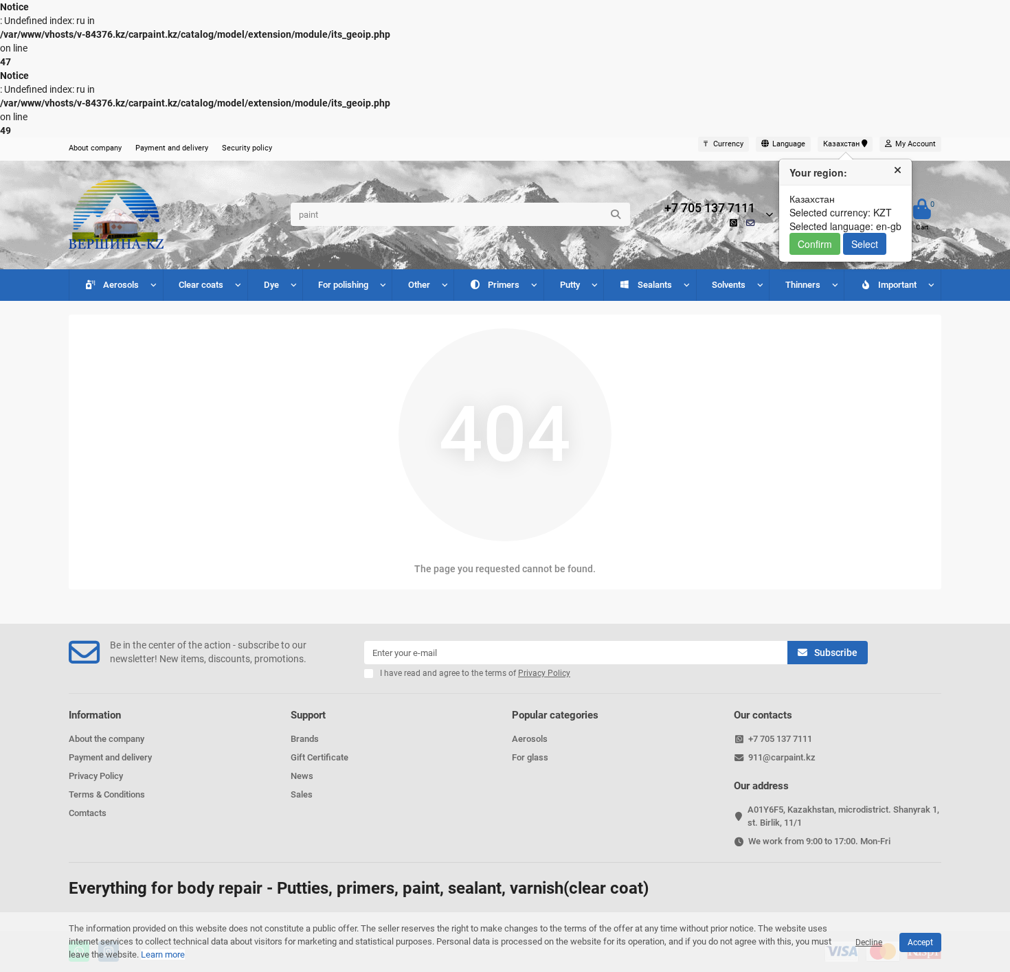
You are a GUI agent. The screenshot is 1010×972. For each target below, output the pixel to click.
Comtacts (87, 813)
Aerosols (121, 285)
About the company (106, 739)
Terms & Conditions (107, 794)
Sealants (655, 285)
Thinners (802, 285)
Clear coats (201, 285)
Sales (302, 794)
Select (864, 244)
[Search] (615, 214)
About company (95, 148)
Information (95, 715)
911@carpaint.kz (782, 757)
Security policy (247, 148)
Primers (503, 285)
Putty (570, 285)
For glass (530, 757)
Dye (271, 285)
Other (419, 285)
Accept (920, 942)
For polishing (343, 285)
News (302, 776)
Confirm (815, 244)
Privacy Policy (96, 776)
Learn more (163, 954)
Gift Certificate (319, 757)
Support (308, 715)
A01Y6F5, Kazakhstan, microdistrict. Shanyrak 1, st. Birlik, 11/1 (843, 816)
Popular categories (555, 715)
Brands (305, 739)
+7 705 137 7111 (709, 208)
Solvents (728, 285)
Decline (868, 942)
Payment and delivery (171, 148)
